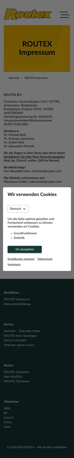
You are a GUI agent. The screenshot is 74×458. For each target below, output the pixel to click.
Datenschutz (45, 259)
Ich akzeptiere (25, 249)
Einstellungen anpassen (21, 259)
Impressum (14, 264)
